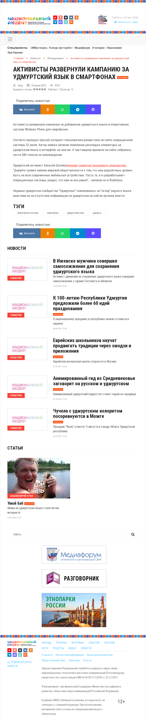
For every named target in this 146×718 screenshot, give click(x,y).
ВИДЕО (72, 648)
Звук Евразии (15, 52)
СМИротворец (38, 47)
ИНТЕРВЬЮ (77, 642)
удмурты (97, 213)
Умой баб (15, 503)
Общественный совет (54, 660)
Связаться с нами (127, 22)
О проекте (47, 654)
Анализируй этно (21, 495)
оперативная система (27, 213)
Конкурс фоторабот (61, 47)
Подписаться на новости (19, 664)
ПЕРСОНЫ (109, 642)
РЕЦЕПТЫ (58, 648)
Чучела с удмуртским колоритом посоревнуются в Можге (87, 413)
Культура (16, 357)
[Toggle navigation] (10, 39)
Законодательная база (100, 654)
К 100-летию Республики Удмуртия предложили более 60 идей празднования (90, 303)
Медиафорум (82, 47)
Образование (114, 47)
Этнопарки (98, 47)
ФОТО (45, 648)
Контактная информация (70, 654)
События (15, 278)
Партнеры (74, 660)
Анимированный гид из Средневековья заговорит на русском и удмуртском (94, 381)
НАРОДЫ (47, 642)
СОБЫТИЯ (94, 642)
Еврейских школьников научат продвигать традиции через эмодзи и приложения (92, 346)
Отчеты (87, 660)
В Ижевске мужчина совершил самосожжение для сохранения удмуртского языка (86, 266)
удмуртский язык (75, 213)
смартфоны (53, 213)
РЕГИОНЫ (61, 642)
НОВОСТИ (86, 648)
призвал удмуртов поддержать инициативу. (97, 165)
